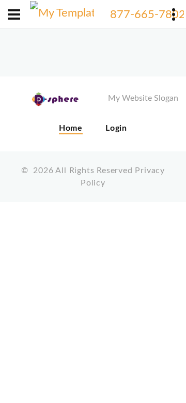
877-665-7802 (147, 14)
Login (116, 128)
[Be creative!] (62, 14)
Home (71, 128)
